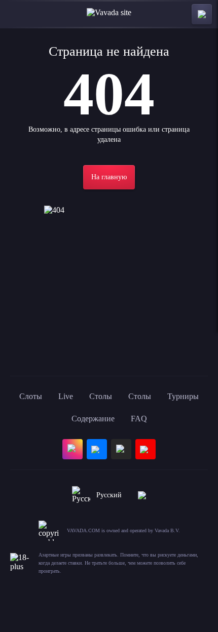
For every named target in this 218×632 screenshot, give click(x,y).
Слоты (30, 396)
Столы (100, 396)
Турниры (183, 396)
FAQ (139, 418)
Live (65, 396)
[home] (109, 14)
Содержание (93, 418)
